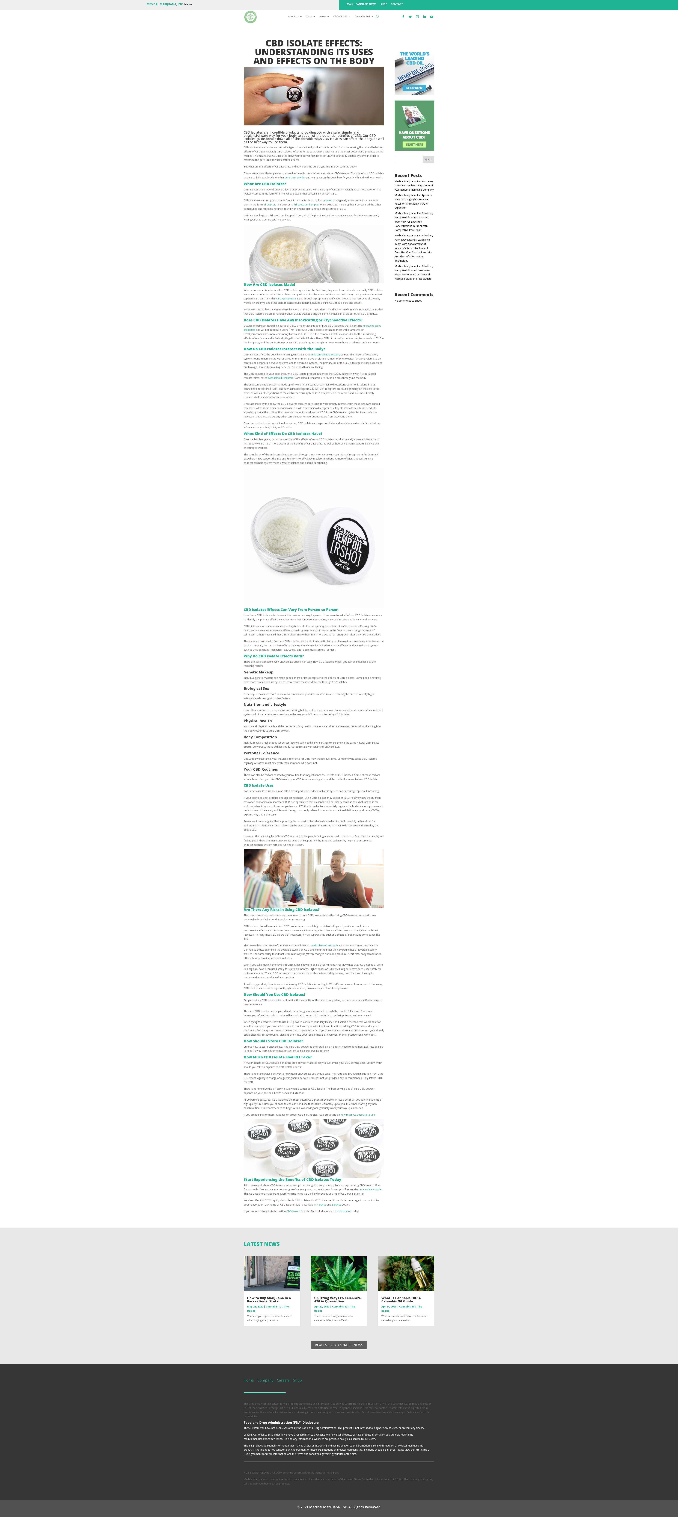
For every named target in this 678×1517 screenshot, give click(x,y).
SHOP (383, 4)
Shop (309, 16)
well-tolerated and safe (324, 945)
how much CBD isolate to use (358, 1114)
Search (428, 159)
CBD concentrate (286, 298)
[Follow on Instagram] (417, 16)
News (322, 16)
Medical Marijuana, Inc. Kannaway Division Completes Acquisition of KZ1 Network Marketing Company (414, 186)
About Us (293, 16)
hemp (329, 200)
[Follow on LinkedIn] (424, 16)
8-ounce (336, 1204)
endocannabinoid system (325, 354)
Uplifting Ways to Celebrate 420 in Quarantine (337, 1299)
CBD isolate (293, 1211)
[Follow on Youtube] (431, 16)
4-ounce (321, 1204)
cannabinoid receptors (280, 377)
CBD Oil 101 (340, 16)
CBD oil (271, 204)
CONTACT (397, 4)
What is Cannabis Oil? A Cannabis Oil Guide (401, 1299)
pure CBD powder (295, 177)
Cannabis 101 (362, 16)
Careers (283, 1380)
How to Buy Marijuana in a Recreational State (269, 1299)
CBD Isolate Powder (370, 1189)
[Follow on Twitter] (410, 16)
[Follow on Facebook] (403, 16)
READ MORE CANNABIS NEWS (339, 1345)
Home (249, 1380)
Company (265, 1380)
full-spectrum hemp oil (306, 204)
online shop (344, 1211)
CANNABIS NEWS (366, 4)
